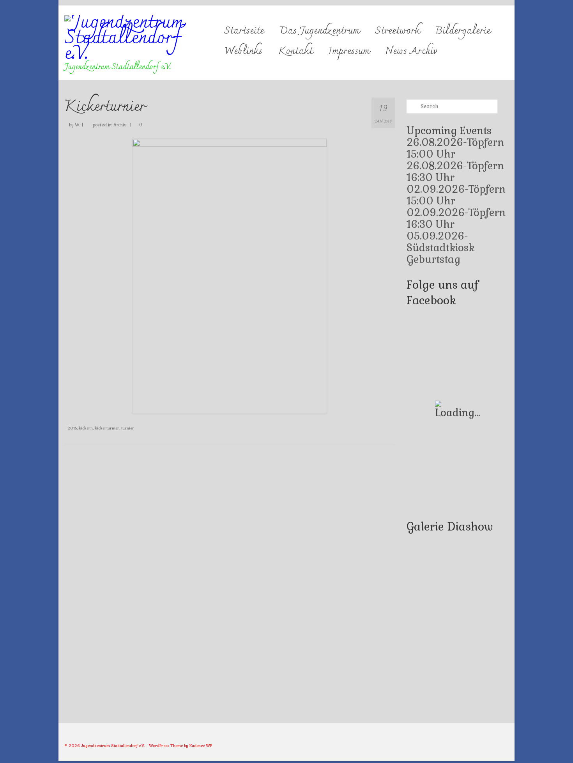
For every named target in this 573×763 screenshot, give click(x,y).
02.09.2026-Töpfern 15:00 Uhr (456, 195)
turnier (127, 428)
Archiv (120, 125)
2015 (72, 428)
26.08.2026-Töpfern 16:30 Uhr (455, 171)
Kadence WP (200, 745)
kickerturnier (107, 428)
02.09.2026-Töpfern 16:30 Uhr (456, 218)
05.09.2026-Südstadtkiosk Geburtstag (440, 247)
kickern (86, 428)
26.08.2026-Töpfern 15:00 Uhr (455, 148)
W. (77, 125)
